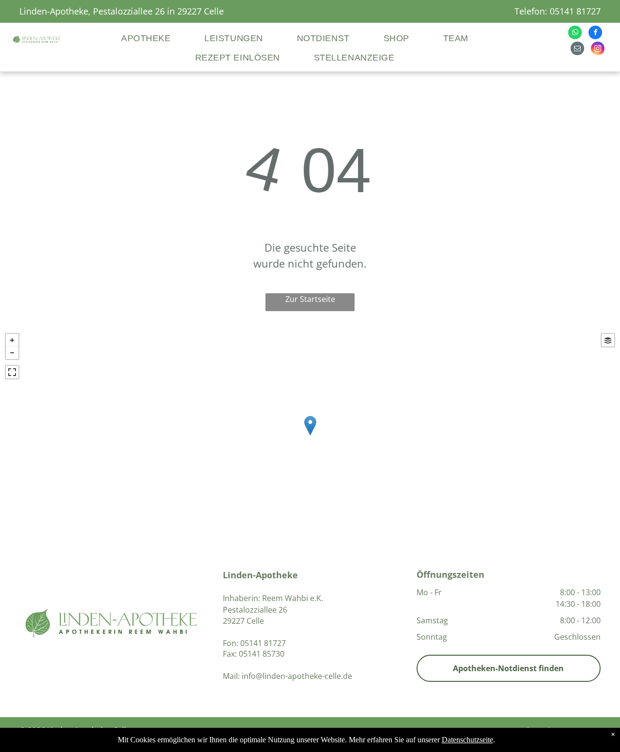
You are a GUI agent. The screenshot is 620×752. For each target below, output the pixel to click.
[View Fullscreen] (12, 372)
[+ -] (310, 435)
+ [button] (12, 340)
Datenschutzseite (467, 740)
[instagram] (597, 50)
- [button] (12, 352)
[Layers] (608, 340)
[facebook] (595, 34)
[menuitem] (161, 38)
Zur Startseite (310, 299)
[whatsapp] (575, 34)
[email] (577, 50)
